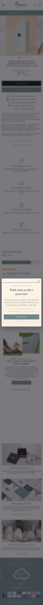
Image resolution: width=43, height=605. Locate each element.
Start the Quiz (21, 317)
